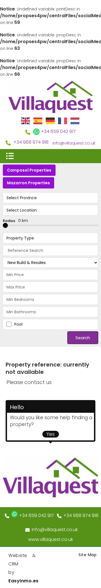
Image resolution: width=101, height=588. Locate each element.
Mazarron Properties (28, 183)
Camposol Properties (29, 170)
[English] (26, 120)
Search (82, 338)
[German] (50, 120)
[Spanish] (38, 120)
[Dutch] (75, 120)
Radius (15, 220)
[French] (63, 120)
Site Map (88, 555)
